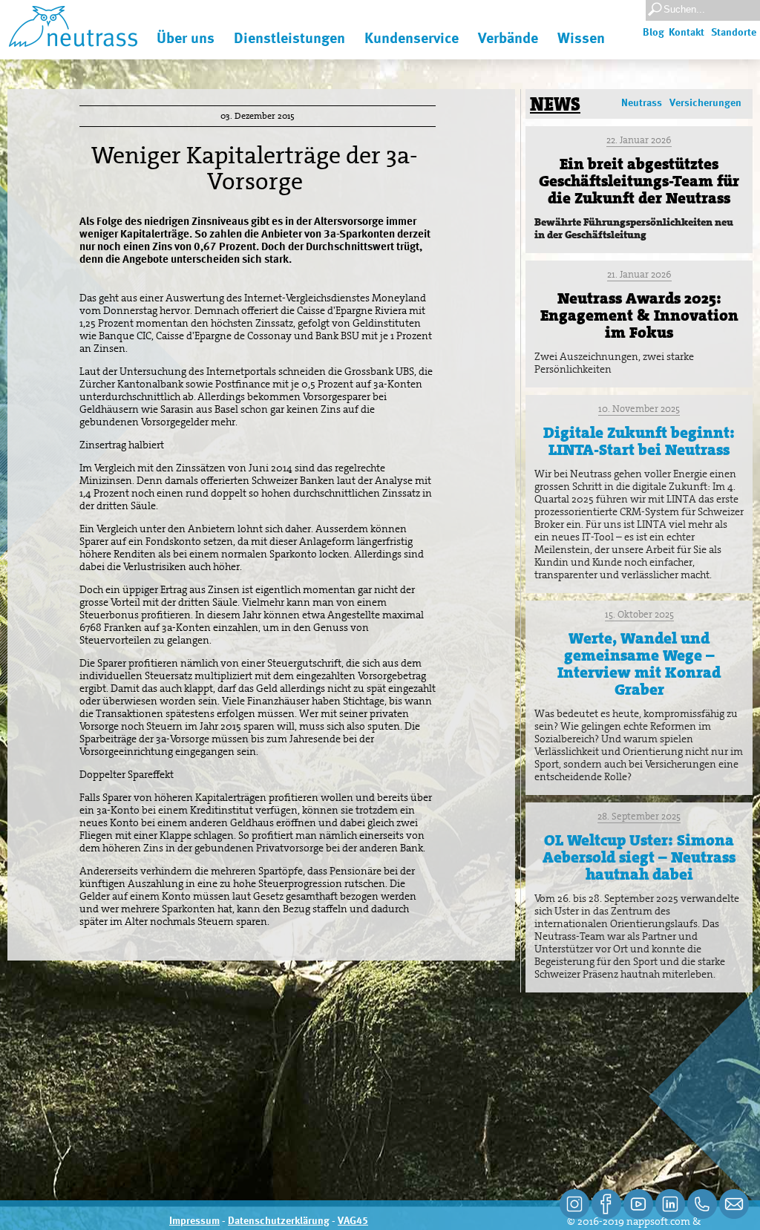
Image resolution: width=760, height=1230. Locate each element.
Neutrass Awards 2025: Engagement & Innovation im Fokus (639, 315)
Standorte (733, 32)
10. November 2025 (639, 408)
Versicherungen (705, 103)
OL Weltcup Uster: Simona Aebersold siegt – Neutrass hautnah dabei (639, 857)
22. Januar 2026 (639, 140)
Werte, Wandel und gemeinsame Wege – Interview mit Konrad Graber (639, 664)
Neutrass (641, 103)
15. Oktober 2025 (639, 614)
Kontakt (686, 32)
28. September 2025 (639, 816)
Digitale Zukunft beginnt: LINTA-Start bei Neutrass (639, 441)
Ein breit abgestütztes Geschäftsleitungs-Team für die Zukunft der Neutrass (639, 181)
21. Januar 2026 (639, 274)
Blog (653, 32)
